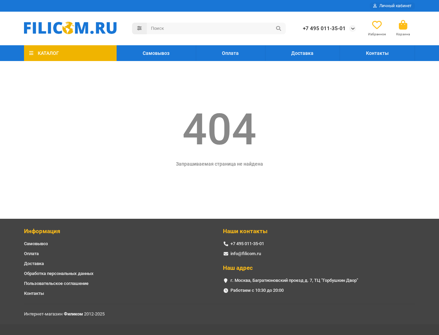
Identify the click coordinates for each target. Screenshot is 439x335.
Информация (42, 231)
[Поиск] (278, 28)
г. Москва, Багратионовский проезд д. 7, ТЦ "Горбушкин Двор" (294, 280)
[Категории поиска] (139, 28)
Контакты (377, 53)
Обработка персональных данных (59, 273)
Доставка (302, 53)
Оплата (230, 53)
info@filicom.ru (245, 253)
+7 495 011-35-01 (324, 28)
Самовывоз (156, 53)
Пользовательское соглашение (56, 283)
